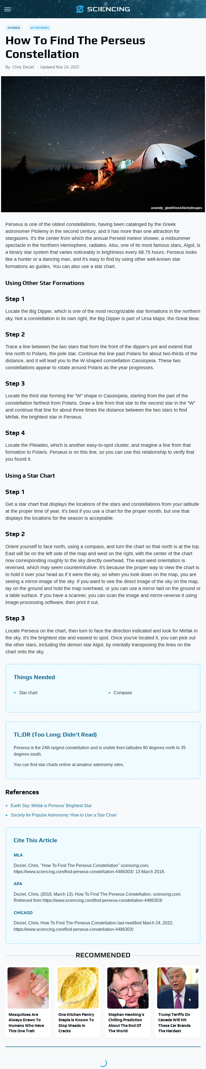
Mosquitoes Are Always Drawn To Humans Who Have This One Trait (26, 1022)
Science (14, 27)
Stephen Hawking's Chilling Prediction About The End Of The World (126, 1022)
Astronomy (39, 27)
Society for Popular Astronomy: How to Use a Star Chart (63, 815)
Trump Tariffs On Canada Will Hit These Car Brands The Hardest (174, 1022)
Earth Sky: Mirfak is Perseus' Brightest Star (51, 805)
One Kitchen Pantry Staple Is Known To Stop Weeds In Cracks (76, 1022)
